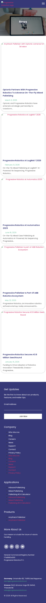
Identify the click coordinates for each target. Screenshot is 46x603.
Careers (12, 439)
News (10, 442)
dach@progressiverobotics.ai (15, 581)
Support (12, 446)
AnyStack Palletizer (16, 517)
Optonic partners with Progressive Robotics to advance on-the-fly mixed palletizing (23, 92)
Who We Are (13, 432)
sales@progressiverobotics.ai (15, 590)
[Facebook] (11, 546)
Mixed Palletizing (15, 491)
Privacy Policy (14, 452)
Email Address (10, 404)
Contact (12, 449)
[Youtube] (22, 546)
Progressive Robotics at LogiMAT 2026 (22, 160)
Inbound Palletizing (16, 487)
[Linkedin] (6, 546)
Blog (10, 435)
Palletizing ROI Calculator (19, 494)
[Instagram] (17, 546)
